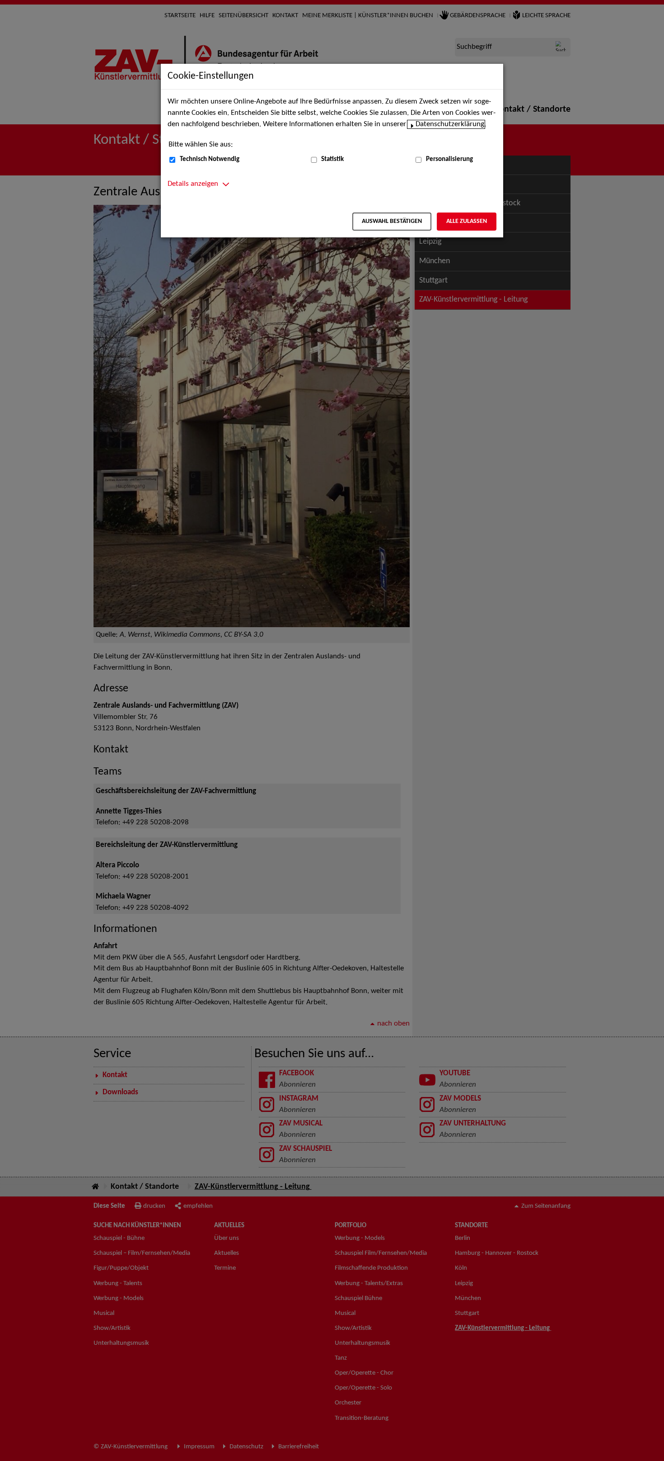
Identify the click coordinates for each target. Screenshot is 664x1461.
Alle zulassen (466, 221)
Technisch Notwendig (209, 159)
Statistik (332, 159)
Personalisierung (449, 159)
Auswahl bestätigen (392, 221)
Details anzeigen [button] (193, 184)
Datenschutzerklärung (450, 124)
